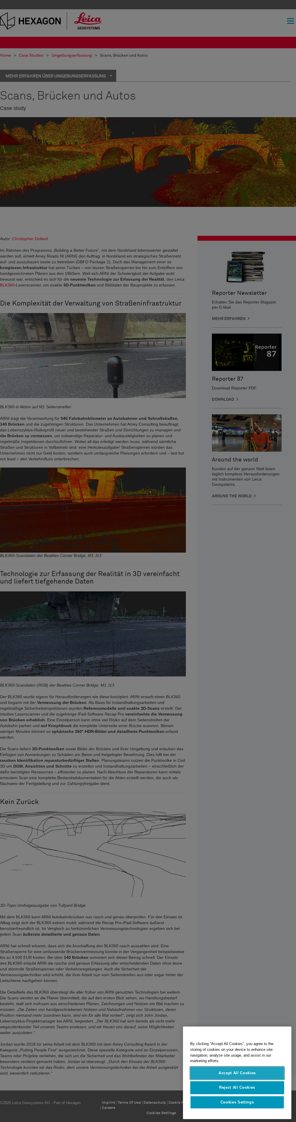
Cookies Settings (237, 1102)
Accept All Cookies (237, 1073)
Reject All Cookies (237, 1087)
